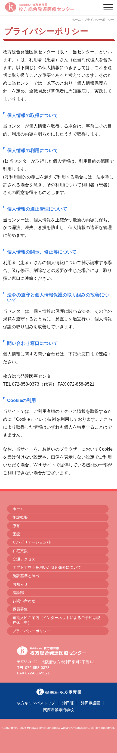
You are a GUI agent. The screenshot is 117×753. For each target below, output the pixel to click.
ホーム (76, 19)
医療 (16, 534)
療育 (16, 525)
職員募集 (20, 609)
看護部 (18, 592)
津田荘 (68, 703)
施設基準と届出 (26, 576)
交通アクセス (24, 559)
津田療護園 (90, 703)
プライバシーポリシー (32, 631)
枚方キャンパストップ (36, 703)
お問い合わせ (24, 601)
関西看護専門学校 (58, 710)
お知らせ (20, 584)
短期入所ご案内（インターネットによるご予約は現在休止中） (56, 620)
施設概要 (20, 517)
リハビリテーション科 (32, 542)
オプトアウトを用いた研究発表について (47, 567)
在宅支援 (20, 551)
